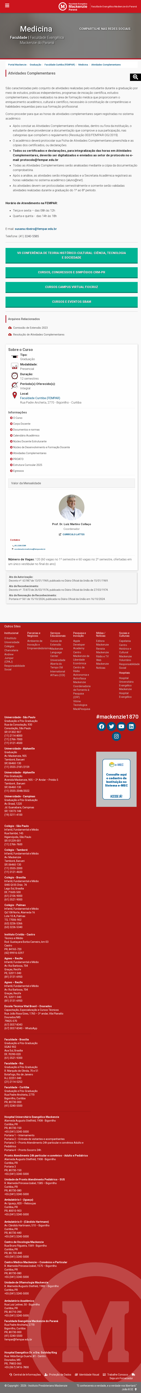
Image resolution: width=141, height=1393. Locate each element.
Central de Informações (27, 1374)
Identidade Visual (89, 1374)
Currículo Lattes (73, 534)
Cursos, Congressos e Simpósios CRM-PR (71, 272)
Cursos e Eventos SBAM (71, 301)
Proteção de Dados (60, 1374)
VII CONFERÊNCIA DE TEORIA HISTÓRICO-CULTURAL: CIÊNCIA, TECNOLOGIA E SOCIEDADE (71, 255)
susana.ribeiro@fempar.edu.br (36, 229)
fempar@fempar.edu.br (18, 1339)
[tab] (71, 483)
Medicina (36, 28)
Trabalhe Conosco (117, 1374)
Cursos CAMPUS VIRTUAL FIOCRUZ (71, 287)
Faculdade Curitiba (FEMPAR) (40, 398)
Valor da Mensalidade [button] (26, 483)
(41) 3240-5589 (20, 546)
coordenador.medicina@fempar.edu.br (29, 549)
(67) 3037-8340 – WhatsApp (20, 1028)
